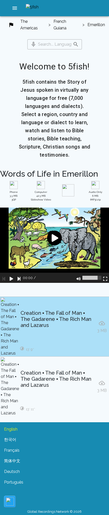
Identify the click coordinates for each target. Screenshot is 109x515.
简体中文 (12, 460)
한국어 (10, 439)
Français (12, 450)
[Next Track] (19, 278)
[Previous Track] (4, 278)
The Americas (29, 24)
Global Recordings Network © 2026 (54, 511)
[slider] (91, 278)
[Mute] (78, 278)
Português (13, 482)
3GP (14, 196)
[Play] (11, 278)
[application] (54, 245)
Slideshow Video (41, 196)
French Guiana (59, 24)
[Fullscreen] (105, 278)
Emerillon (96, 24)
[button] (15, 8)
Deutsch (12, 471)
